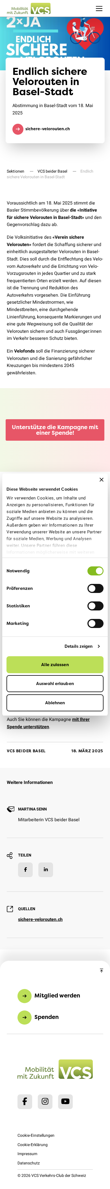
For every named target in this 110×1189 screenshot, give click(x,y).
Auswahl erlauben (55, 683)
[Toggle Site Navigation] (99, 8)
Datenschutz (28, 1163)
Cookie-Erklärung (32, 1145)
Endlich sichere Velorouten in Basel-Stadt (50, 174)
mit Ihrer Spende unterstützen (48, 723)
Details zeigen (79, 646)
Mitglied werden (57, 995)
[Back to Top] (101, 971)
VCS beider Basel (52, 171)
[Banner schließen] (102, 480)
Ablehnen (55, 703)
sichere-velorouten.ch (47, 128)
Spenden (46, 1017)
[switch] (95, 588)
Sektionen (15, 171)
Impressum (27, 1154)
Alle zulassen (55, 665)
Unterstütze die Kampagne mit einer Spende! (55, 429)
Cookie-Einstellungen (35, 1135)
